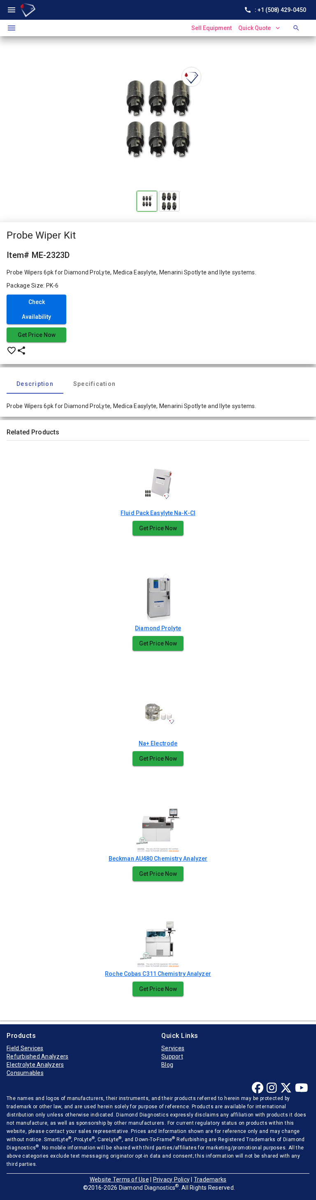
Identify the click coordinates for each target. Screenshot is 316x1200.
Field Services (25, 1048)
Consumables (25, 1073)
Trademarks (210, 1179)
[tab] (35, 384)
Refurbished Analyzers (37, 1056)
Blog (167, 1064)
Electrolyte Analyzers (35, 1064)
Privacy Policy (171, 1179)
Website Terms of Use (119, 1179)
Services (172, 1048)
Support (172, 1056)
